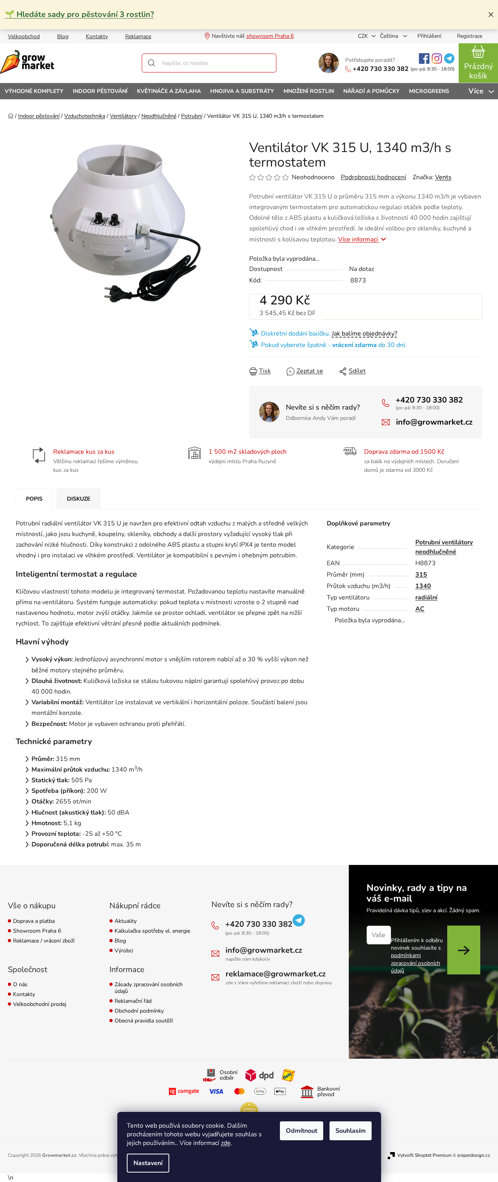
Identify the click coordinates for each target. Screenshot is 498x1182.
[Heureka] (249, 1111)
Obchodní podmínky (139, 1011)
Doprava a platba (34, 921)
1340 (423, 586)
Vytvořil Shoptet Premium (424, 1155)
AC (419, 609)
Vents (443, 177)
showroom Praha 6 (270, 36)
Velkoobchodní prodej (39, 1004)
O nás (20, 985)
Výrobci (124, 951)
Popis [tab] (34, 499)
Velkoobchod (24, 36)
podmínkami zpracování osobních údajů (415, 963)
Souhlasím (350, 1130)
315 (421, 574)
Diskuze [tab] (78, 499)
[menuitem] (34, 91)
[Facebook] (424, 58)
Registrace (469, 36)
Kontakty (97, 36)
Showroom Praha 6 (37, 931)
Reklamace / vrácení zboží (43, 941)
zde (226, 1143)
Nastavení (148, 1163)
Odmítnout (301, 1130)
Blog (62, 36)
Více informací (359, 239)
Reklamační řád (133, 1001)
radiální (426, 597)
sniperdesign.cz (473, 1155)
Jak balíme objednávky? (364, 333)
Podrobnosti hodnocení (373, 177)
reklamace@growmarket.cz (276, 974)
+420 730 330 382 (381, 69)
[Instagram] (436, 58)
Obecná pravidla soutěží (144, 1021)
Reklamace (138, 36)
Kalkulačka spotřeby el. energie (152, 931)
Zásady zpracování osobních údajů (149, 988)
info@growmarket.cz (434, 422)
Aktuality (126, 921)
